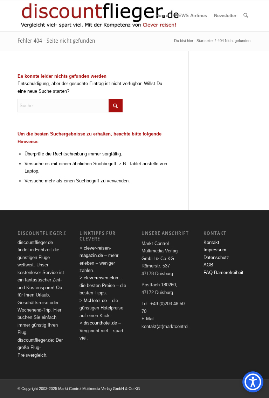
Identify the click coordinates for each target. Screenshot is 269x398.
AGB (208, 264)
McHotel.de (95, 300)
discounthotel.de (100, 323)
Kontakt (211, 242)
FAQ (208, 272)
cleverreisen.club (100, 277)
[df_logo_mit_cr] (100, 15)
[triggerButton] (252, 381)
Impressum (215, 249)
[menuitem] (162, 15)
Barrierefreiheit (228, 272)
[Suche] (245, 15)
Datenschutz (216, 257)
